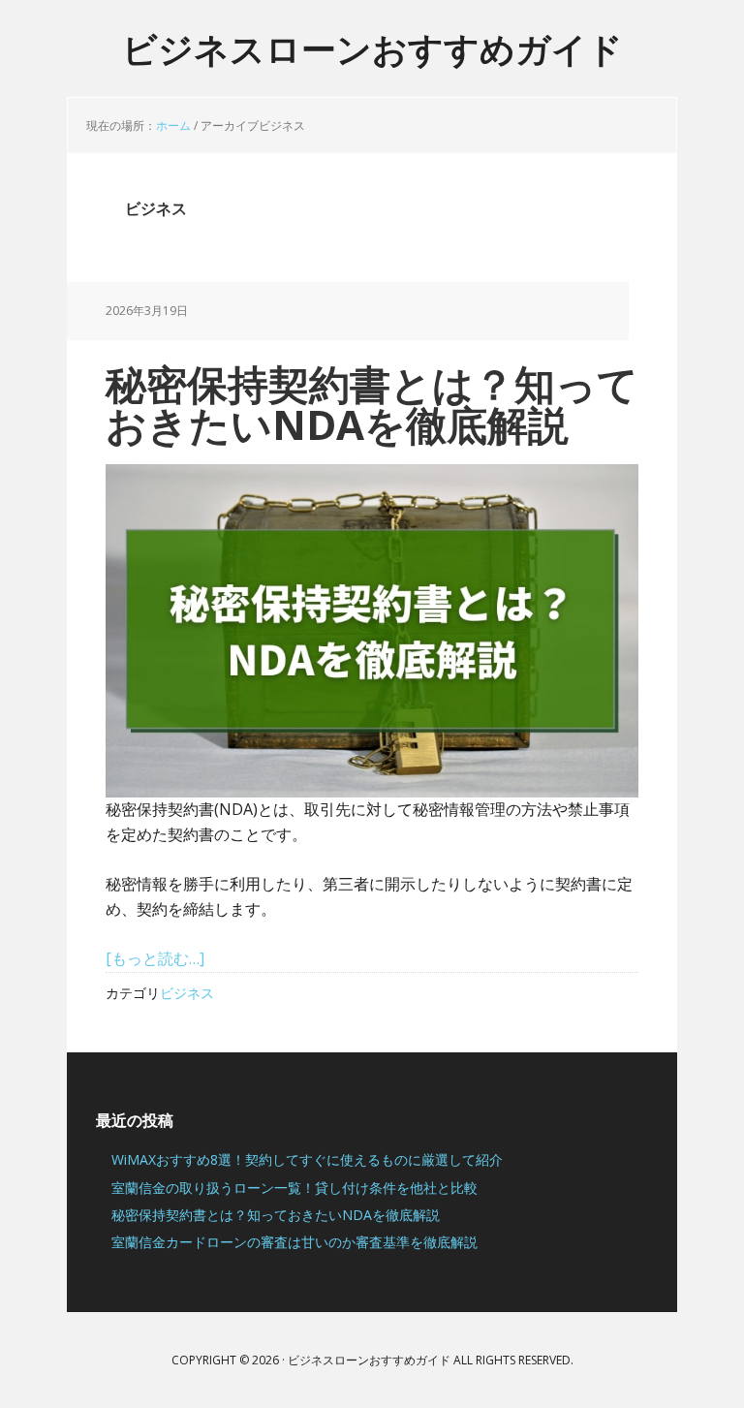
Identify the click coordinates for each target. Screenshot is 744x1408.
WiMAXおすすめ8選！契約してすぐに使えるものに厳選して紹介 (307, 1159)
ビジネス (187, 993)
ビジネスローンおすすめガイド (372, 48)
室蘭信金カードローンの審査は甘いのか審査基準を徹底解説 (294, 1242)
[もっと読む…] (155, 958)
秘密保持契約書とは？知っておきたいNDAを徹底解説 (372, 404)
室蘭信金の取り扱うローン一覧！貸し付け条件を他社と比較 (294, 1187)
